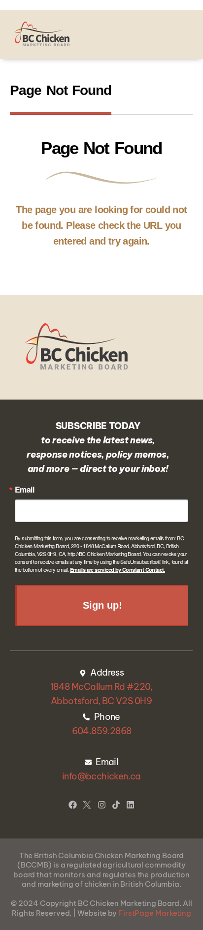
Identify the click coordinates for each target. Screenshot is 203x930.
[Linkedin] (130, 805)
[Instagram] (102, 805)
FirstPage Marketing (154, 913)
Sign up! (102, 605)
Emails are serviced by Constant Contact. (117, 569)
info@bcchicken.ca (101, 776)
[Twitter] (87, 805)
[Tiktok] (116, 805)
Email (24, 490)
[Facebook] (72, 805)
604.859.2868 (102, 731)
